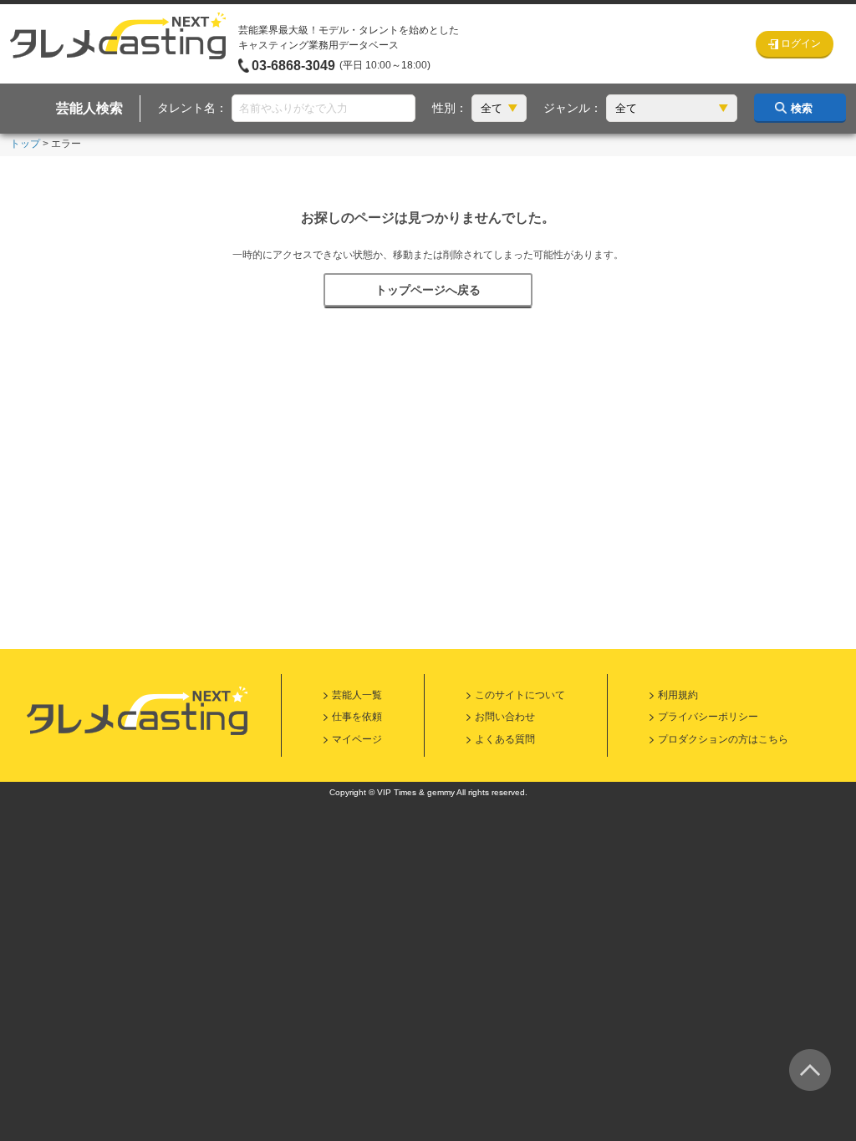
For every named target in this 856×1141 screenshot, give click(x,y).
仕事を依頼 (357, 717)
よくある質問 (505, 739)
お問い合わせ (505, 717)
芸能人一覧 (357, 695)
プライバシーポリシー (708, 717)
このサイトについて (520, 695)
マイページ (357, 739)
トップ (25, 144)
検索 (802, 108)
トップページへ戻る (428, 290)
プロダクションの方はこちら (723, 739)
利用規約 (678, 695)
